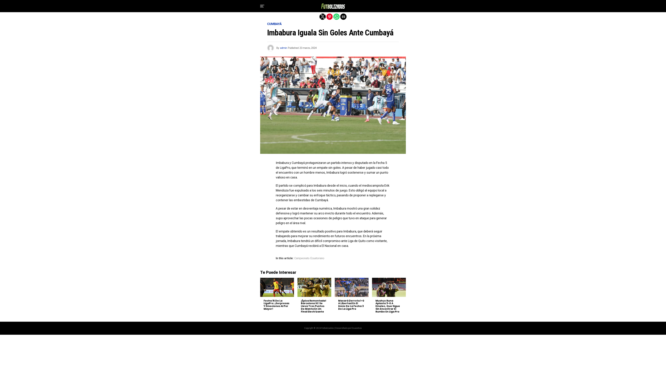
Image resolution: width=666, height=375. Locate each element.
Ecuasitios (357, 328)
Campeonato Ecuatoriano (309, 258)
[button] (262, 6)
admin (283, 48)
